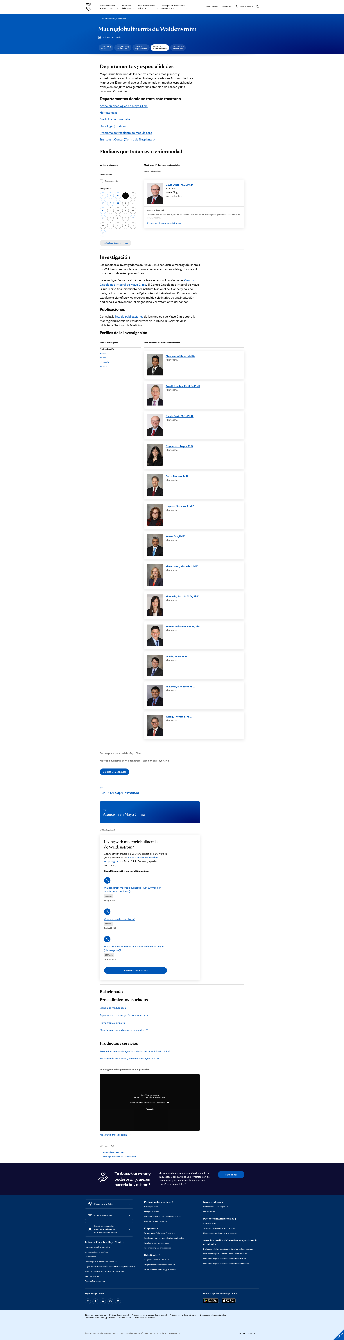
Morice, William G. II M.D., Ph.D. (184, 626)
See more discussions (135, 970)
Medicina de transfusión (116, 119)
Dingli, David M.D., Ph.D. (180, 416)
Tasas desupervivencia (141, 47)
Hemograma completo (112, 1022)
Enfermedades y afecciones (114, 18)
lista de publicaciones (129, 316)
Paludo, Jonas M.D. (176, 656)
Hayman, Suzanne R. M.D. (180, 506)
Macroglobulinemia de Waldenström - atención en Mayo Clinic (134, 760)
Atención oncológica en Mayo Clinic (124, 106)
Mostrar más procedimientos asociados (122, 1030)
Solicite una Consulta (112, 37)
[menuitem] (106, 47)
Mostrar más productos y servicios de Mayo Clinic (127, 1058)
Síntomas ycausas (106, 47)
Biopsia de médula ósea (113, 1007)
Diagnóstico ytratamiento (123, 47)
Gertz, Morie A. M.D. (177, 476)
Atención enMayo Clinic (178, 47)
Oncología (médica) (113, 126)
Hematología (108, 112)
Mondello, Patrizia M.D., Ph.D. (183, 596)
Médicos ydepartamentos (160, 47)
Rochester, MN (111, 181)
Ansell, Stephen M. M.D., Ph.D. (183, 386)
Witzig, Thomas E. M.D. (179, 716)
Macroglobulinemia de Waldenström (147, 29)
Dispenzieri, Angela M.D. (179, 446)
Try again (149, 1109)
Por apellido (105, 188)
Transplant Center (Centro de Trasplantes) (127, 139)
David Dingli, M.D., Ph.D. (180, 184)
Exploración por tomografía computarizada (124, 1015)
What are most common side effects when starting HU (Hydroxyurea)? (134, 948)
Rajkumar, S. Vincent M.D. (180, 686)
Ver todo (103, 366)
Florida (103, 357)
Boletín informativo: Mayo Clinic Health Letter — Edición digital (135, 1051)
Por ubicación (106, 174)
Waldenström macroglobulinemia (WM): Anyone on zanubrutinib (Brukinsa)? (132, 889)
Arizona (103, 353)
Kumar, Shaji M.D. (176, 536)
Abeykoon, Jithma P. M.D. (180, 355)
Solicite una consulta (114, 771)
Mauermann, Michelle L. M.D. (182, 566)
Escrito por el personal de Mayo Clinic (121, 753)
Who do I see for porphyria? (119, 919)
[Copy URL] (168, 1102)
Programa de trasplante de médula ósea (126, 133)
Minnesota (104, 362)
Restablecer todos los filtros (115, 243)
